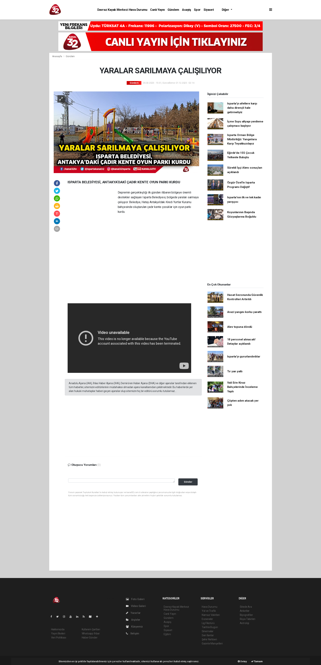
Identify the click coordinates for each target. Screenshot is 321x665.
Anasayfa (57, 56)
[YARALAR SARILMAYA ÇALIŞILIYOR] (126, 132)
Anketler (244, 610)
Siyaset (209, 10)
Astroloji (244, 623)
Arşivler (135, 619)
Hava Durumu (209, 606)
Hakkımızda (57, 629)
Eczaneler (207, 619)
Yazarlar (135, 612)
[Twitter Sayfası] (59, 616)
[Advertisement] (24, 76)
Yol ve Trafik (209, 610)
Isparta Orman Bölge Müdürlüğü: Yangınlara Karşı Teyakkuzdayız (242, 139)
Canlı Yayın (157, 10)
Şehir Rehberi (209, 639)
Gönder (188, 481)
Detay (243, 661)
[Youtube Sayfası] (72, 616)
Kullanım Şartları (91, 629)
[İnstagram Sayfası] (65, 616)
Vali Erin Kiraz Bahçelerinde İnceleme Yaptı (242, 387)
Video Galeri (138, 606)
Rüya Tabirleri (247, 619)
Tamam (258, 661)
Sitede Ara (246, 606)
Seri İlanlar (208, 635)
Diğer (226, 10)
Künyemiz (137, 626)
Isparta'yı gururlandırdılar (243, 356)
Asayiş (186, 10)
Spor (197, 10)
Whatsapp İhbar (91, 633)
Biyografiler (246, 614)
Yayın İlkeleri (58, 633)
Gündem (173, 10)
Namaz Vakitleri (211, 614)
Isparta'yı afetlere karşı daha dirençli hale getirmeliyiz (242, 108)
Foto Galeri (138, 599)
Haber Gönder (90, 637)
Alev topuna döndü (239, 327)
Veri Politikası (58, 637)
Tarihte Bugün (210, 627)
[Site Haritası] (92, 616)
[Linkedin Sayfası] (78, 616)
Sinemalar (207, 631)
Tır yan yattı (235, 371)
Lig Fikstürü (208, 623)
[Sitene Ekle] (98, 616)
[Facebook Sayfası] (53, 616)
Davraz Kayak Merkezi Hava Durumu (122, 10)
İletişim (134, 633)
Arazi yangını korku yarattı (244, 312)
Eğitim (167, 634)
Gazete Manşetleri (212, 643)
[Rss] (85, 616)
